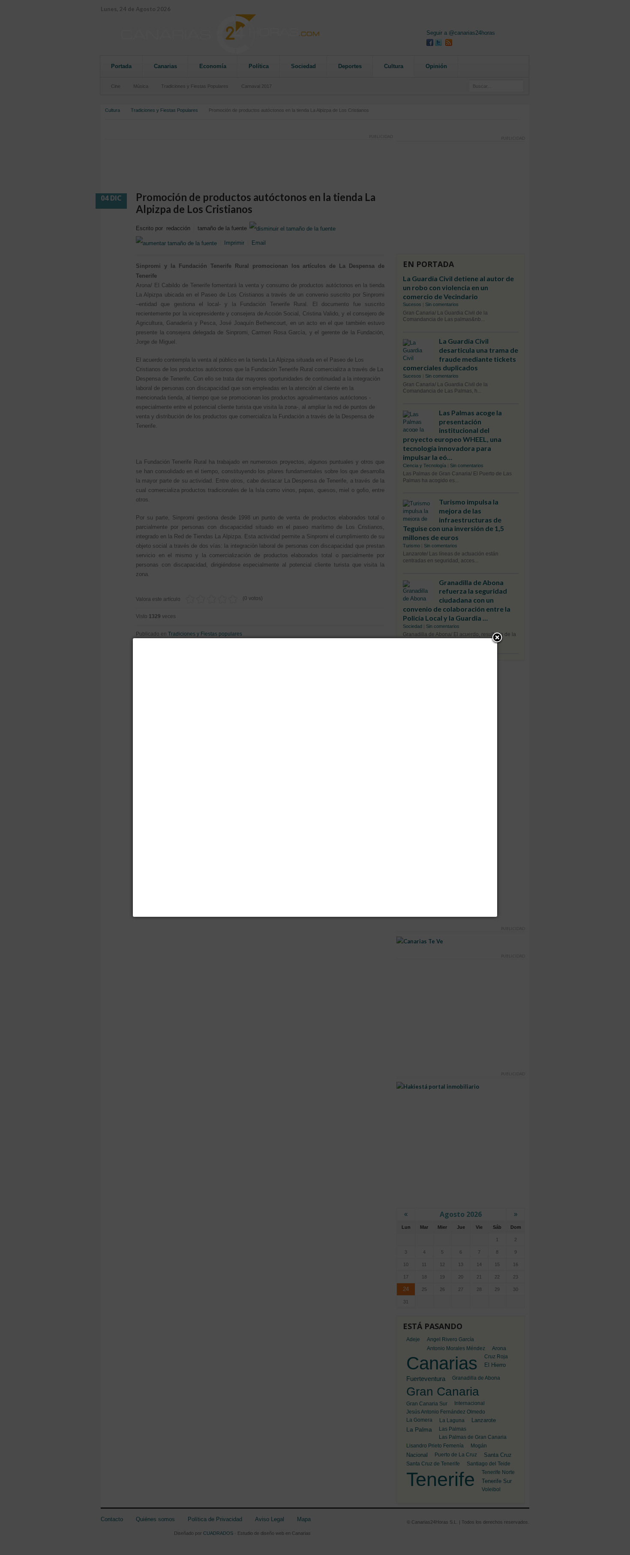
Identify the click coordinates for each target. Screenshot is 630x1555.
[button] (497, 638)
